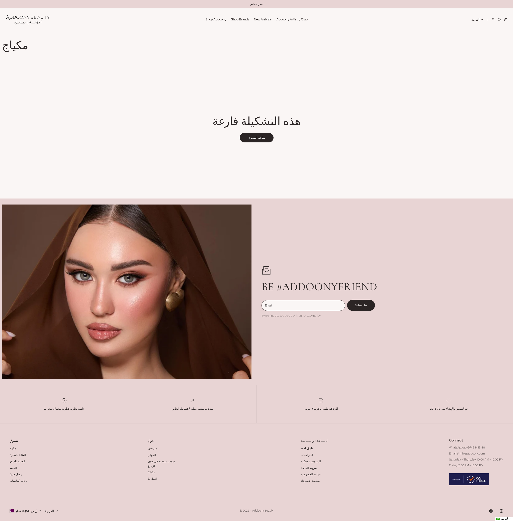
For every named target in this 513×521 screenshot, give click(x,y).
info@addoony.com (472, 453)
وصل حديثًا (16, 474)
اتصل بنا (152, 479)
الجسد (13, 468)
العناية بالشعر (17, 461)
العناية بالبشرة (18, 455)
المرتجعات (307, 455)
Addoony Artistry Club (292, 19)
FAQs (151, 472)
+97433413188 (475, 447)
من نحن (152, 448)
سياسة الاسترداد (310, 481)
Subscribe (361, 305)
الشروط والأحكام (311, 461)
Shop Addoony (215, 19)
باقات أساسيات (18, 481)
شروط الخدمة (309, 468)
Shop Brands (240, 19)
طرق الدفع (307, 448)
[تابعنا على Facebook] (491, 511)
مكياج (13, 448)
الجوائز (152, 455)
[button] (504, 519)
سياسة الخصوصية (311, 474)
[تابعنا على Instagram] (501, 511)
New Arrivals (263, 19)
